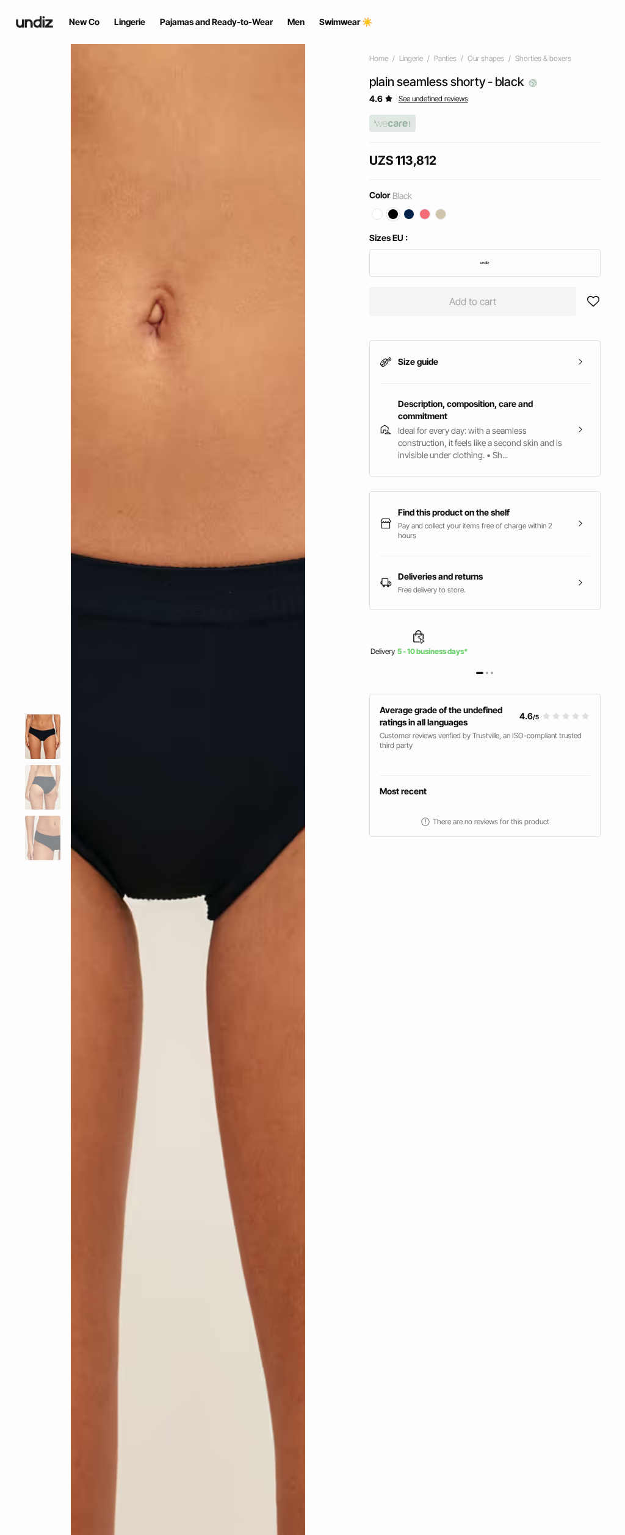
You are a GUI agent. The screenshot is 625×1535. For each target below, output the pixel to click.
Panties (445, 58)
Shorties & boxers (543, 58)
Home (378, 58)
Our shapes (486, 58)
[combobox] (485, 263)
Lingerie (411, 58)
